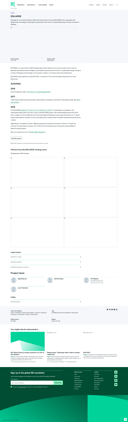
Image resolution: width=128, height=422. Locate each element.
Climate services (24, 361)
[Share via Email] (114, 309)
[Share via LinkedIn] (112, 309)
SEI (11, 8)
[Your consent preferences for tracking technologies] (125, 419)
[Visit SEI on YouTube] (115, 384)
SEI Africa (96, 374)
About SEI (76, 378)
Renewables (33, 361)
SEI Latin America (98, 380)
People (98, 5)
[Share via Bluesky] (107, 309)
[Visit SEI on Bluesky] (115, 372)
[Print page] (116, 309)
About (111, 4)
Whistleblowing (78, 380)
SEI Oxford (97, 382)
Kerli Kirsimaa (58, 279)
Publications (20, 5)
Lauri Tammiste (23, 288)
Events (51, 5)
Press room (77, 376)
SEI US (96, 386)
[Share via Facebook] (109, 309)
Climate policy (17, 361)
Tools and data (42, 5)
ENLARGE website (16, 138)
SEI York (96, 389)
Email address (15, 379)
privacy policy (22, 387)
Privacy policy (78, 382)
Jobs (75, 374)
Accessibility (77, 386)
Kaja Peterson (50, 60)
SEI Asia (96, 376)
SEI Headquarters (98, 378)
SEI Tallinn (97, 384)
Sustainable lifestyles (71, 361)
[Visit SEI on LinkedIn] (115, 380)
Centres (104, 5)
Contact (76, 389)
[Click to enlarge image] (37, 172)
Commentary (31, 4)
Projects (91, 5)
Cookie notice (77, 384)
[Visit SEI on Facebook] (115, 376)
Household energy (54, 361)
